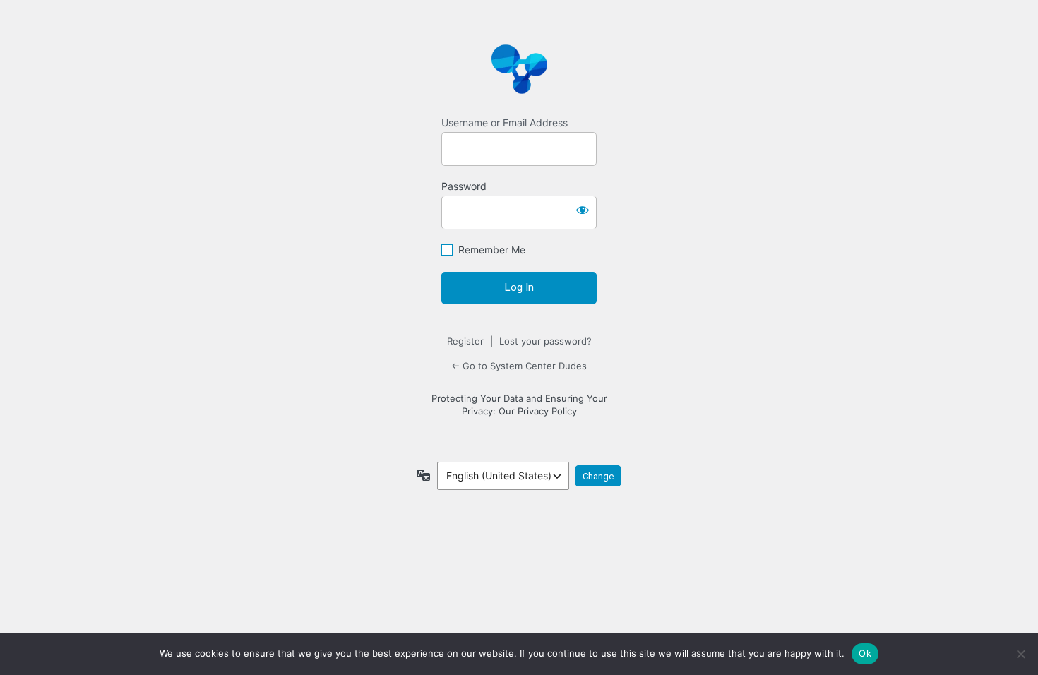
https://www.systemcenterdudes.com (519, 68)
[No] (1020, 654)
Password (464, 186)
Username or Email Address (504, 123)
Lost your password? (545, 341)
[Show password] (582, 210)
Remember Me (491, 250)
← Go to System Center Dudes (519, 365)
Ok (865, 653)
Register (465, 341)
